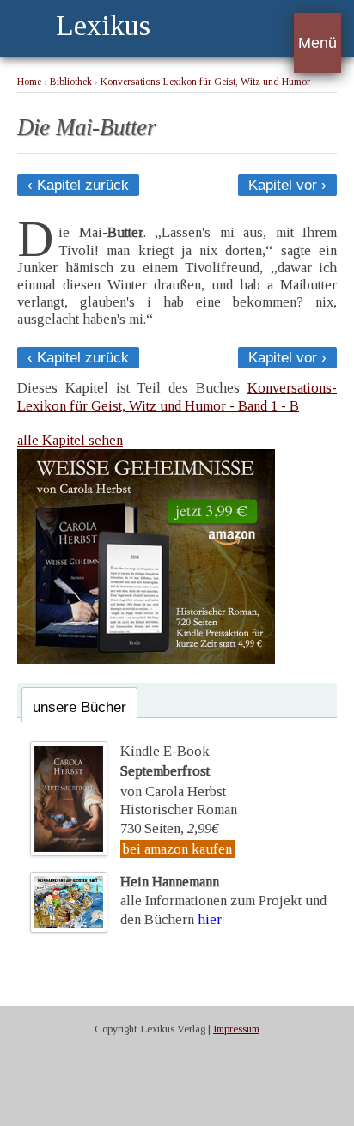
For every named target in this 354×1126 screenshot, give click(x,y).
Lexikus (103, 25)
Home (29, 82)
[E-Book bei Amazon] (146, 659)
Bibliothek (71, 82)
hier (210, 919)
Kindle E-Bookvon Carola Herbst (173, 771)
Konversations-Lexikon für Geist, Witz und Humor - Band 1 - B (177, 396)
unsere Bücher (79, 707)
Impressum (236, 1029)
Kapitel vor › (287, 185)
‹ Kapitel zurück (78, 185)
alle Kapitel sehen (70, 440)
